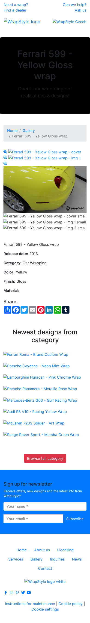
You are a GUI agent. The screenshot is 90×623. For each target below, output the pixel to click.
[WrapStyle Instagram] (11, 592)
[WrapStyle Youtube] (29, 592)
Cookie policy (70, 603)
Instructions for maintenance (30, 603)
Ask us (80, 10)
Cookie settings (45, 609)
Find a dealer (15, 10)
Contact (45, 568)
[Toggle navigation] (10, 31)
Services (15, 559)
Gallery (29, 130)
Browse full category (45, 458)
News (77, 559)
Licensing (65, 550)
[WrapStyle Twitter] (23, 592)
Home (12, 130)
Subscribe (75, 518)
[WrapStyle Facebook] (5, 592)
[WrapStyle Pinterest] (17, 592)
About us (42, 550)
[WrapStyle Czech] (69, 21)
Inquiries (57, 559)
